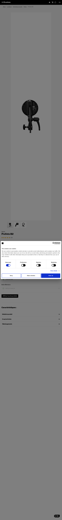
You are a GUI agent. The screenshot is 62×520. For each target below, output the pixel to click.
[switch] (23, 265)
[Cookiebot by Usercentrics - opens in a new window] (53, 243)
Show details (53, 270)
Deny (11, 275)
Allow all (50, 275)
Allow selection (31, 275)
